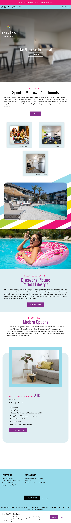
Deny (62, 517)
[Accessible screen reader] (2, 6)
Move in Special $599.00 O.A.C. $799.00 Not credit (35, 2)
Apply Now (35, 55)
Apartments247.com (24, 507)
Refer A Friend (32, 498)
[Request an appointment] (8, 6)
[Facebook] (43, 499)
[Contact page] (5, 6)
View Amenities (35, 304)
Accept (54, 517)
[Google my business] (47, 499)
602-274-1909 (9, 485)
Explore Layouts (18, 430)
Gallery (35, 114)
